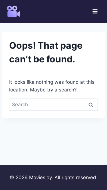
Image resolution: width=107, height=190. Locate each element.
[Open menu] (95, 11)
